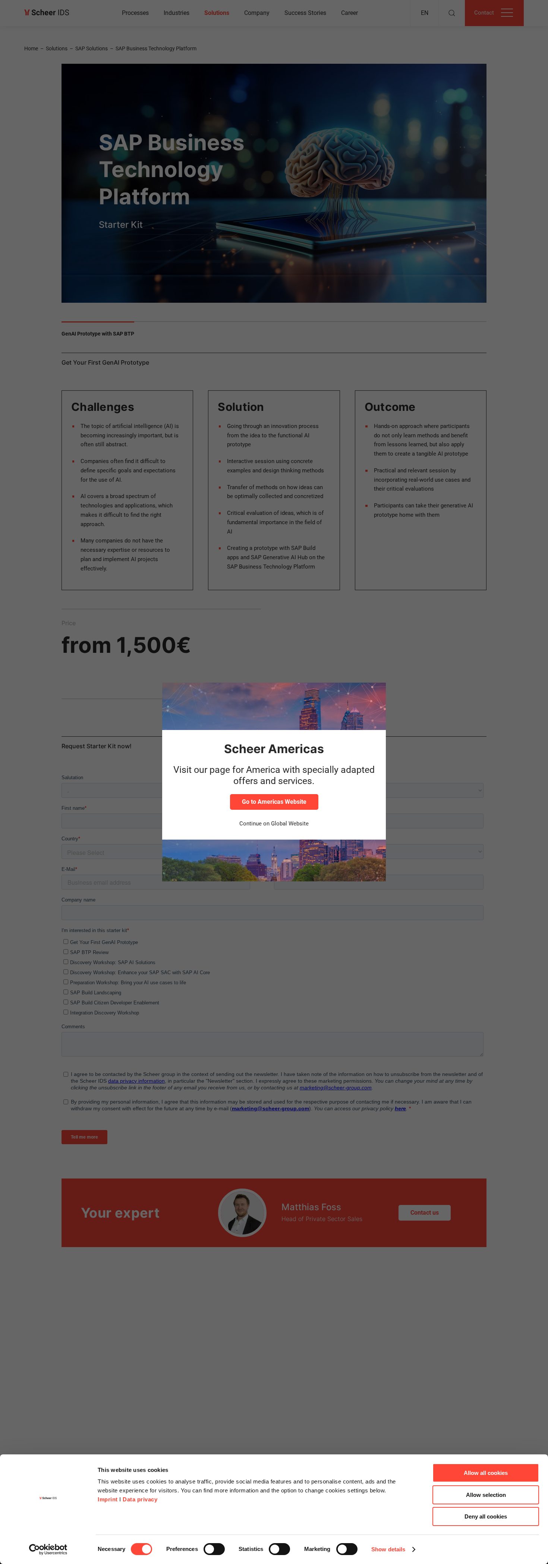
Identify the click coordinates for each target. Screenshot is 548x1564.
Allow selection (486, 1495)
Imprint (108, 1499)
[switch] (214, 1549)
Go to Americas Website (274, 801)
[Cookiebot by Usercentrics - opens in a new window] (48, 1549)
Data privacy (140, 1499)
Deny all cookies (485, 1516)
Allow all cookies (486, 1473)
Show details (388, 1549)
